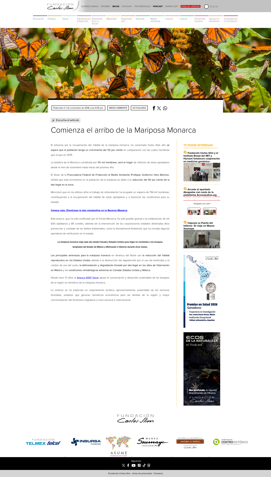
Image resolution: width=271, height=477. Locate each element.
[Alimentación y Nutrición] (84, 14)
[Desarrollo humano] (201, 14)
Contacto (158, 473)
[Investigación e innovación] (231, 14)
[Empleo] (55, 14)
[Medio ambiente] (157, 14)
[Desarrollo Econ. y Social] (99, 14)
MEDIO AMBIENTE (118, 108)
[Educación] (40, 14)
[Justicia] (172, 14)
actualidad (139, 108)
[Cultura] (187, 14)
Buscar (214, 6)
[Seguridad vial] (128, 14)
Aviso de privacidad (142, 473)
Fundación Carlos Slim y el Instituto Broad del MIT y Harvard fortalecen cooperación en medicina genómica (201, 157)
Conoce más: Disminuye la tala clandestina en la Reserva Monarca (89, 210)
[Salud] (69, 14)
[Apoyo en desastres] (216, 14)
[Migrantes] (113, 14)
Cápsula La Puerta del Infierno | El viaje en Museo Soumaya (198, 225)
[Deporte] (143, 14)
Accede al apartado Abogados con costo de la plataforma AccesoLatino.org (200, 192)
